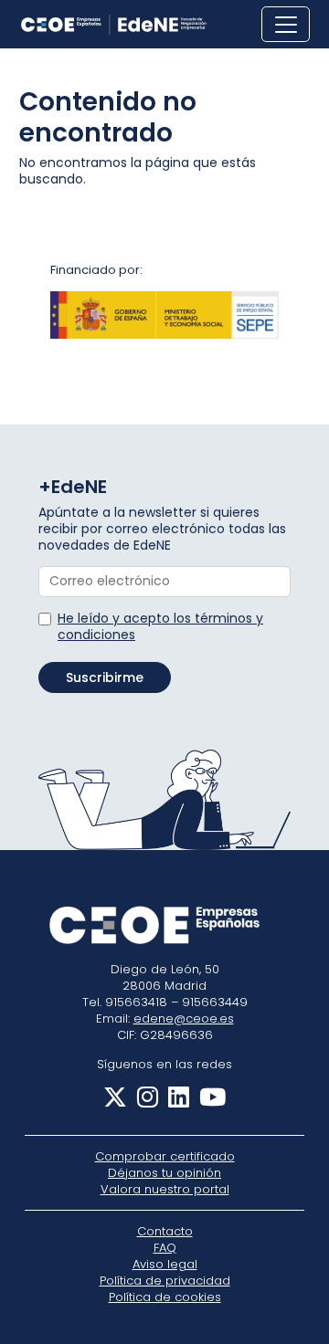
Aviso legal (165, 1264)
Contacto (165, 1231)
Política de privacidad (165, 1280)
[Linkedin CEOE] (175, 1101)
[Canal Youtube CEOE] (209, 1101)
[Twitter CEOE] (115, 1101)
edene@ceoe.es (183, 1018)
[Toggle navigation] (285, 24)
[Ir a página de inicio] (113, 25)
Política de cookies (165, 1297)
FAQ (165, 1247)
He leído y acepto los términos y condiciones (160, 626)
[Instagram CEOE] (144, 1101)
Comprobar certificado (165, 1156)
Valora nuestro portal (165, 1189)
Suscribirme (104, 677)
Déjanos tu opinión (164, 1172)
